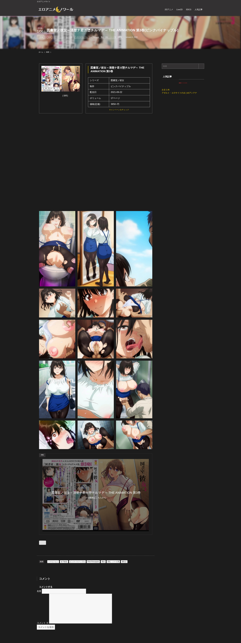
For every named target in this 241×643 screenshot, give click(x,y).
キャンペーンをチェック (119, 110)
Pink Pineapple (94, 37)
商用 (49, 37)
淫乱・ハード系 (110, 37)
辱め (102, 37)
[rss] (199, 1)
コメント (43, 623)
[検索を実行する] (201, 66)
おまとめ (166, 89)
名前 (39, 591)
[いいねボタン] (42, 543)
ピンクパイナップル (81, 37)
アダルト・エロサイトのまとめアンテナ (179, 93)
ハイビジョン (60, 37)
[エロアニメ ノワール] (55, 9)
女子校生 (69, 37)
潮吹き (120, 37)
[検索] (202, 1)
